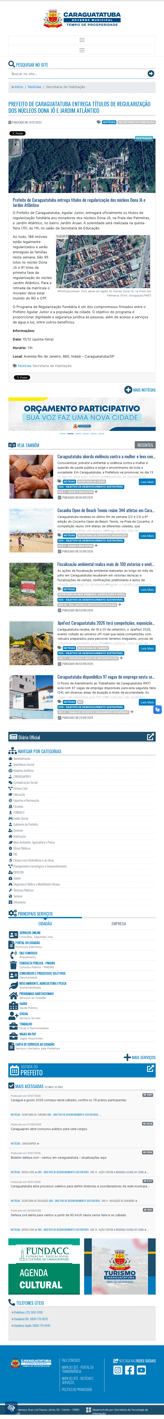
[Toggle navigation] (82, 40)
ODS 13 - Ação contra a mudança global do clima (117, 1172)
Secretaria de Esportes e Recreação (102, 535)
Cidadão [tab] (45, 923)
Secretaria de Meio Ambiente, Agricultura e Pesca (91, 594)
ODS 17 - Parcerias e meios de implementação (88, 658)
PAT (80, 701)
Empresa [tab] (119, 923)
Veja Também (27, 445)
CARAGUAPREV (29, 1143)
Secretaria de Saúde (91, 481)
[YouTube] (141, 1370)
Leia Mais (147, 482)
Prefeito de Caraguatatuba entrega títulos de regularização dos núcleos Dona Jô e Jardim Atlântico (79, 107)
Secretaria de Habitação (137, 122)
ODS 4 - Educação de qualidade (118, 1200)
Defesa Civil (28, 1172)
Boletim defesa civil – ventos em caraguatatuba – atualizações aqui (58, 1157)
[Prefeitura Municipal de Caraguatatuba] (82, 18)
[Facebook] (129, 1370)
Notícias (34, 87)
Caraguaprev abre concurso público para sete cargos (49, 1129)
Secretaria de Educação (35, 1200)
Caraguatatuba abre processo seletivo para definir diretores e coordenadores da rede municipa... (80, 1186)
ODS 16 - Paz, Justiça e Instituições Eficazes (87, 604)
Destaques (144, 138)
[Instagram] (117, 1370)
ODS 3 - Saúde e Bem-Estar (75, 492)
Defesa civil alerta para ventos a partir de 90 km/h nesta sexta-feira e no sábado (68, 1215)
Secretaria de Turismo (93, 648)
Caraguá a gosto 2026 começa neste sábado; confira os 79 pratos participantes (68, 1100)
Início (18, 87)
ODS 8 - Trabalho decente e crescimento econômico (93, 712)
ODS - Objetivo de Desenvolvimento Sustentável (90, 486)
